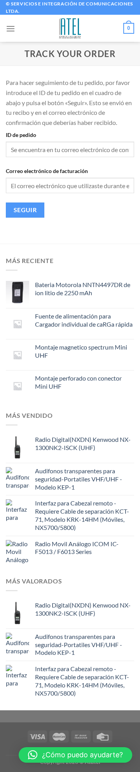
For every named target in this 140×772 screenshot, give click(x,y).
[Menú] (10, 28)
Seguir (25, 209)
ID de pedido (21, 135)
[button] (75, 755)
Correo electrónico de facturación (47, 171)
